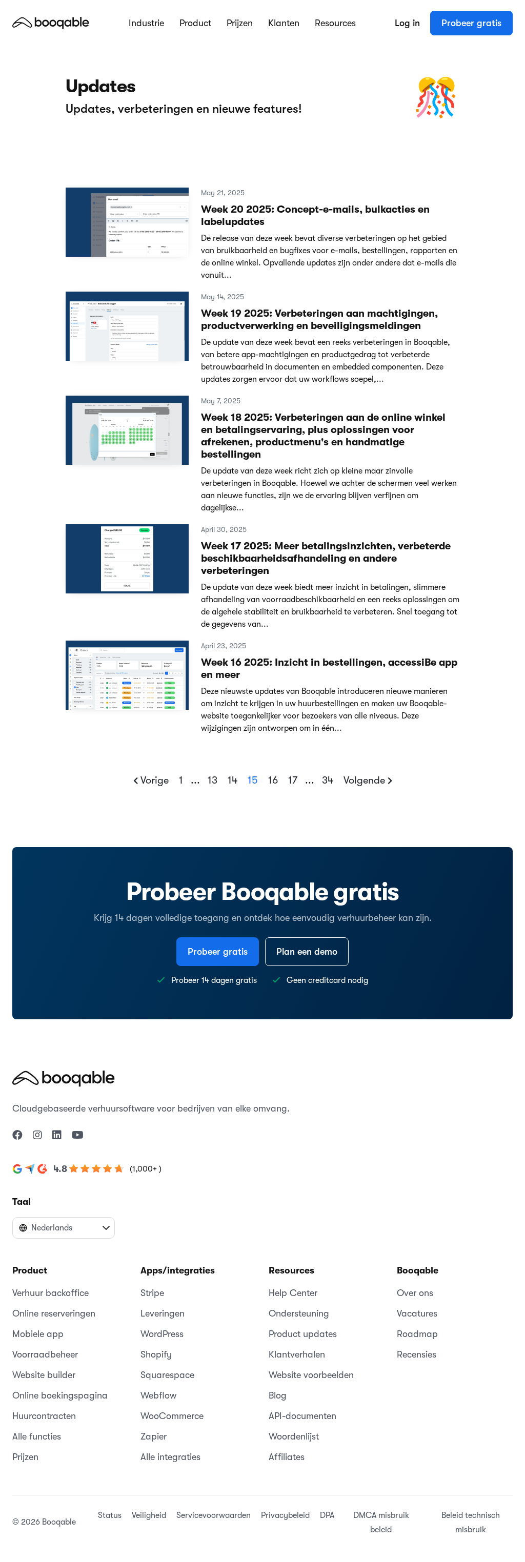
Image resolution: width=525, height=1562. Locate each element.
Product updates (303, 1334)
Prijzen (240, 23)
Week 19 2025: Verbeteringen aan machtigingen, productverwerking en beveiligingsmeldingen (319, 319)
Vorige (153, 780)
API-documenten (302, 1416)
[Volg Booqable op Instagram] (37, 1135)
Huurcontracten (44, 1416)
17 (292, 780)
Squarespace (167, 1375)
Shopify (156, 1354)
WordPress (162, 1334)
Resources (335, 23)
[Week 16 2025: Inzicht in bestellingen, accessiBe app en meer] (127, 679)
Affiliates (287, 1457)
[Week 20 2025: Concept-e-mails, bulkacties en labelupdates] (127, 226)
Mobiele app (38, 1334)
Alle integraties (170, 1457)
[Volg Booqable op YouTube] (78, 1135)
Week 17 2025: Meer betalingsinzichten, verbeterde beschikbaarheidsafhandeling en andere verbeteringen (326, 558)
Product (195, 23)
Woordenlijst (294, 1436)
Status (110, 1515)
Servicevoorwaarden (213, 1515)
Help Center (293, 1293)
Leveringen (162, 1313)
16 (273, 780)
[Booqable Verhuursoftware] (50, 22)
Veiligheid (149, 1515)
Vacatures (417, 1313)
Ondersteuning (299, 1313)
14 (232, 780)
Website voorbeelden (311, 1375)
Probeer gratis (471, 23)
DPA (327, 1515)
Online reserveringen (53, 1313)
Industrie (146, 23)
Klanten (283, 23)
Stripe (152, 1293)
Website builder (43, 1375)
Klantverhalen (297, 1354)
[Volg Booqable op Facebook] (17, 1135)
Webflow (158, 1395)
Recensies (416, 1354)
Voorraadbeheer (45, 1354)
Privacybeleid (285, 1515)
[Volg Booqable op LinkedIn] (57, 1135)
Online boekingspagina (60, 1395)
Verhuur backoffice (50, 1293)
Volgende (366, 780)
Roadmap (417, 1334)
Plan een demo (306, 952)
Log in (407, 23)
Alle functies (36, 1436)
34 (327, 780)
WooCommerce (172, 1416)
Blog (278, 1395)
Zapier (153, 1436)
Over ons (415, 1293)
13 (212, 780)
